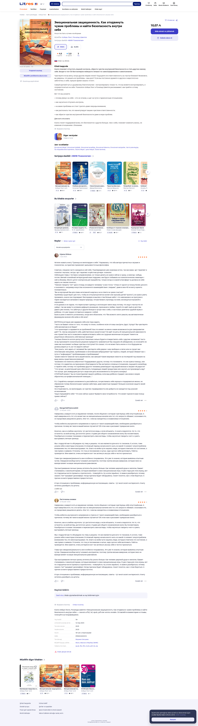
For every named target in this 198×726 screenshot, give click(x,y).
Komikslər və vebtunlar (70, 9)
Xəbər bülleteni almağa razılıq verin (51, 713)
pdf (91, 646)
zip (97, 646)
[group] (100, 255)
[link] (98, 254)
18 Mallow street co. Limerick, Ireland (99, 722)
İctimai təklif (43, 703)
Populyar (43, 9)
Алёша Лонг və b (61, 188)
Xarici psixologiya (132, 147)
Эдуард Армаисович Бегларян (62, 230)
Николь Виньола (113, 188)
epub (77, 646)
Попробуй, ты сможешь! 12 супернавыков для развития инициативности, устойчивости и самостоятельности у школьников (131, 186)
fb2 (81, 646)
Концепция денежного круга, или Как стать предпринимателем (62, 228)
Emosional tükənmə (103, 147)
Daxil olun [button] (60, 595)
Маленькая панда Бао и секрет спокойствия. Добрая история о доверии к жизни (29, 689)
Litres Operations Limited (99, 720)
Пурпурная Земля (137, 228)
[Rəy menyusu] (145, 400)
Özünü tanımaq (100, 149)
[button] (35, 71)
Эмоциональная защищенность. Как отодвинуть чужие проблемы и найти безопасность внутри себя (63, 186)
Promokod (23, 9)
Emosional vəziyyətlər (117, 147)
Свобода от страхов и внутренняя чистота (118, 228)
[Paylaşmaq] (177, 20)
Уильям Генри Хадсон (138, 230)
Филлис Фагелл (129, 188)
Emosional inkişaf (60, 147)
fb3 (84, 646)
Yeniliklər (33, 9)
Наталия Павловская (80, 188)
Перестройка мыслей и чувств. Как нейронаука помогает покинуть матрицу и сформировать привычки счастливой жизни (114, 186)
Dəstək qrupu (24, 707)
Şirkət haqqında (25, 703)
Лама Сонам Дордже (114, 230)
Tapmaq (137, 4)
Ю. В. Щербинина (78, 230)
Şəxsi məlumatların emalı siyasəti (50, 710)
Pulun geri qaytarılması (28, 710)
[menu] (42, 4)
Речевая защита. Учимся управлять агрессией (79, 228)
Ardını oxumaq (181, 715)
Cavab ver (139, 400)
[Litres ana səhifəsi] (29, 4)
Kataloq (56, 4)
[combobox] (97, 4)
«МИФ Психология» (76, 40)
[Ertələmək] (68, 163)
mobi (88, 646)
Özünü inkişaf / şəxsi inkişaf (84, 149)
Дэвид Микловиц (96, 188)
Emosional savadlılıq (88, 147)
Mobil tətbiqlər (86, 9)
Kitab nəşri (98, 9)
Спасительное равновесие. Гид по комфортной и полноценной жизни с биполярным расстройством (97, 186)
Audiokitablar (54, 9)
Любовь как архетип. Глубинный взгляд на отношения (80, 186)
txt (94, 646)
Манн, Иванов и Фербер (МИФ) (87, 643)
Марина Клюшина (82, 639)
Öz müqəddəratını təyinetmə (64, 149)
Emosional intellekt (73, 147)
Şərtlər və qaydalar (45, 707)
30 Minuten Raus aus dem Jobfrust (88, 689)
